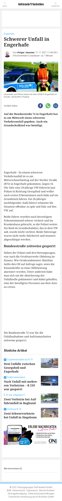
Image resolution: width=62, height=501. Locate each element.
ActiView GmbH (46, 496)
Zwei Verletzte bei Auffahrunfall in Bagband (20, 401)
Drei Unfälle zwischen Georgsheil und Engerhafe (19, 367)
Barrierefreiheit (46, 490)
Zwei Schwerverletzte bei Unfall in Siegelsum (20, 415)
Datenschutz (19, 490)
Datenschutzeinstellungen (41, 493)
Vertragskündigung (17, 493)
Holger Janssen (25, 52)
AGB (9, 490)
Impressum (32, 490)
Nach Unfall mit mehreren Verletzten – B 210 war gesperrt (21, 385)
